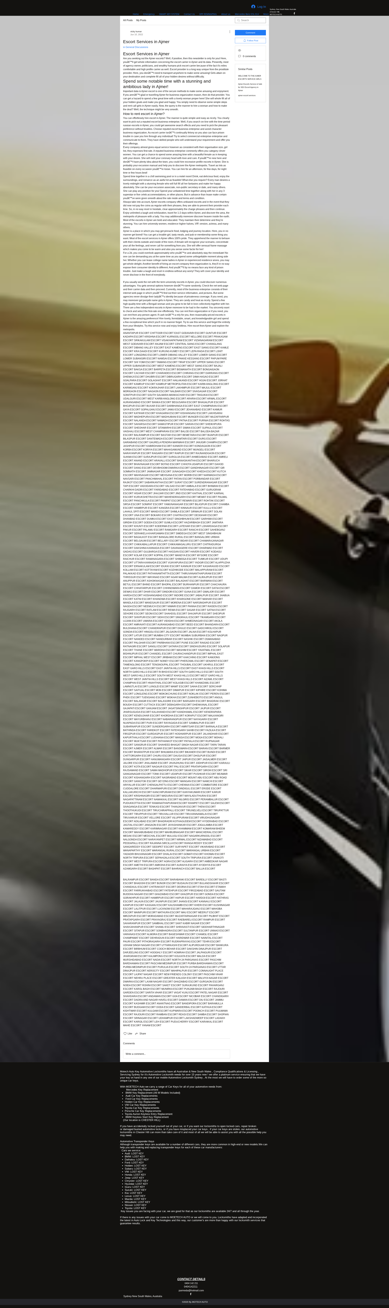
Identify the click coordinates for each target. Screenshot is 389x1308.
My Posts (141, 20)
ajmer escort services (247, 95)
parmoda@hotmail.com (191, 1290)
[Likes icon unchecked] (125, 1033)
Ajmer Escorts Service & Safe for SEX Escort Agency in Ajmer (250, 87)
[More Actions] (228, 32)
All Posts (128, 20)
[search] (250, 20)
